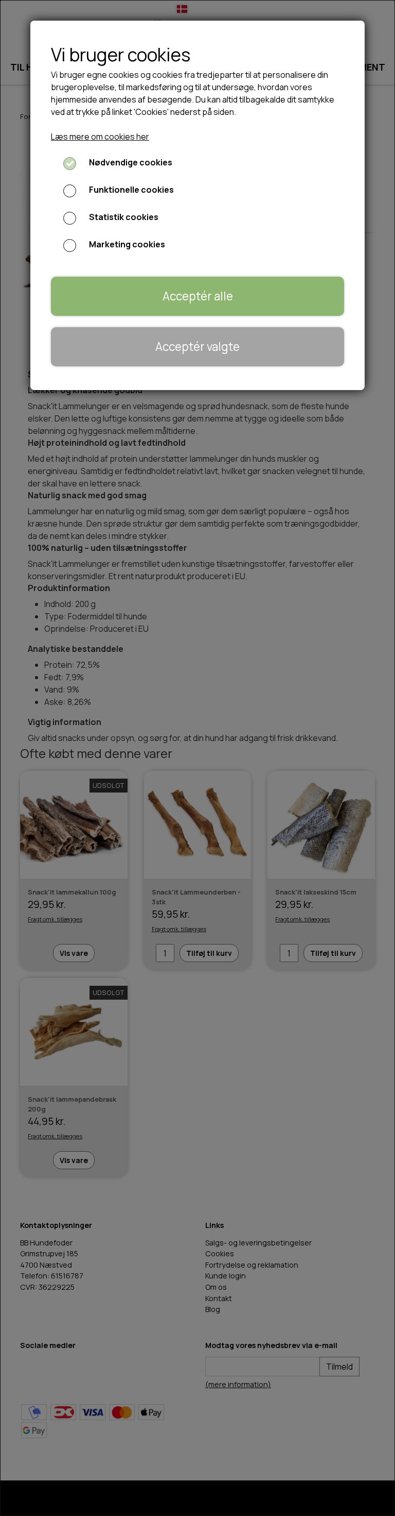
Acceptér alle (198, 296)
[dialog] (197, 758)
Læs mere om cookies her (100, 136)
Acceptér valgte (197, 347)
